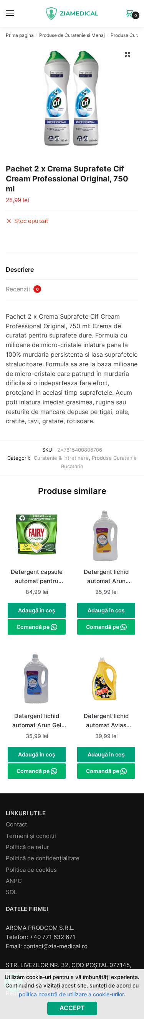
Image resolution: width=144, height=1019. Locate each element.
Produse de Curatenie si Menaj (72, 35)
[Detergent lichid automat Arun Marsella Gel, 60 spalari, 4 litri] (106, 536)
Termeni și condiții (31, 835)
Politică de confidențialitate (42, 858)
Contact (16, 824)
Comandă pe (34, 626)
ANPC (14, 880)
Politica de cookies (31, 869)
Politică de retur (27, 847)
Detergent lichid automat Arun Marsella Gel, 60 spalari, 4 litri (106, 577)
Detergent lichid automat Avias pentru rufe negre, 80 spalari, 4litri (106, 721)
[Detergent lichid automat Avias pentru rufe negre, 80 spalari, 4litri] (106, 679)
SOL (11, 892)
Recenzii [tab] (22, 289)
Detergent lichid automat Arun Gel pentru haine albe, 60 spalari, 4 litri (37, 721)
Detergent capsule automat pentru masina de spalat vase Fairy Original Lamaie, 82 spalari (36, 577)
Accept (72, 1008)
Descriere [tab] (20, 269)
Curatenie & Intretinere (61, 458)
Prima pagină (20, 35)
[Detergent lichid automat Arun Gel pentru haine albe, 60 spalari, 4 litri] (37, 679)
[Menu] (17, 13)
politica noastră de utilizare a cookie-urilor (71, 994)
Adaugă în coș (36, 610)
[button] (127, 54)
